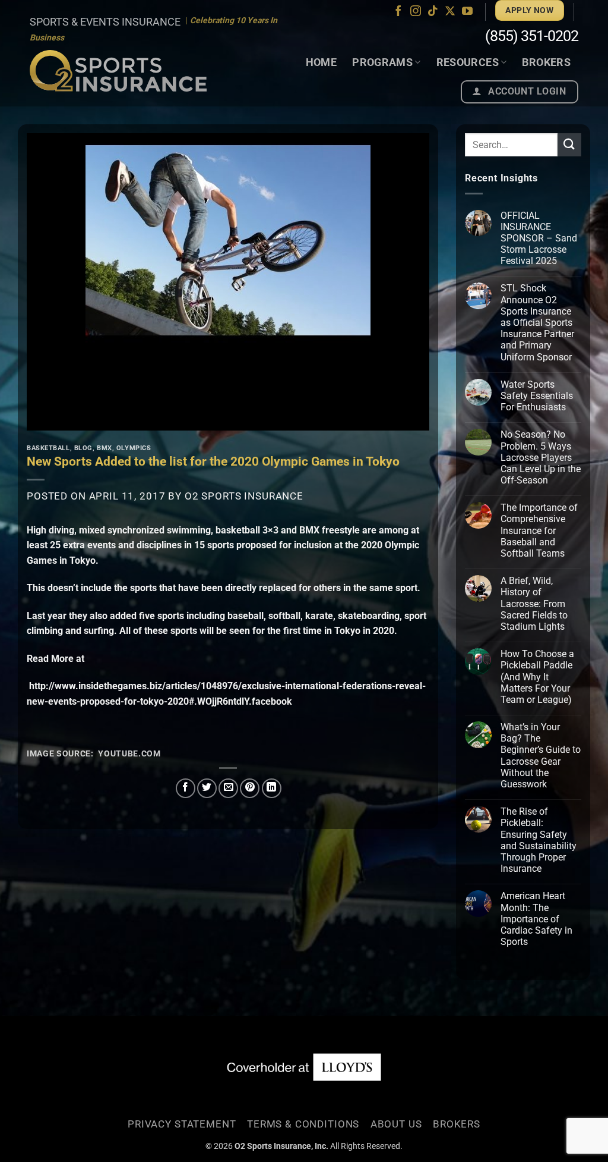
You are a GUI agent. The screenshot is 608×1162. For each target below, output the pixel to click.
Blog (83, 448)
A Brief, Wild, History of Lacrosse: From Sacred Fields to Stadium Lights (534, 603)
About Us (396, 1124)
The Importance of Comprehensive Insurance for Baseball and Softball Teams (539, 530)
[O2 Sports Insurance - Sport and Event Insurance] (118, 71)
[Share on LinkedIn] (271, 788)
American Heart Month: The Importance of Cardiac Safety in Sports (536, 918)
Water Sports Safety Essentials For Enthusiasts (537, 396)
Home (321, 62)
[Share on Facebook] (185, 788)
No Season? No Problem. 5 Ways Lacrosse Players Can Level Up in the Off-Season (541, 457)
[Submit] (569, 144)
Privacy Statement (182, 1124)
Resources (467, 62)
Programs (382, 62)
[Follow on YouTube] (467, 12)
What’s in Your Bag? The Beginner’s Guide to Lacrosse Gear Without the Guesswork (541, 755)
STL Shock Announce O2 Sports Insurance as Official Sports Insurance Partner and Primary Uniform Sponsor (537, 322)
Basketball (48, 448)
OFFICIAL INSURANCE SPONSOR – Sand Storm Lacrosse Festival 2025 (539, 238)
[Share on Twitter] (207, 788)
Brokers (546, 62)
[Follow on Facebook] (398, 12)
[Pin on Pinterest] (249, 788)
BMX (104, 448)
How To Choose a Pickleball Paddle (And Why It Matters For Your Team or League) (537, 676)
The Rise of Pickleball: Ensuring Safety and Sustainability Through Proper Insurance (539, 840)
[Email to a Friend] (228, 788)
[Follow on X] (450, 12)
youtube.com (129, 753)
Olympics (133, 448)
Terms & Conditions (303, 1124)
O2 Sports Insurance (244, 496)
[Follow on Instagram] (415, 12)
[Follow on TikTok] (433, 12)
